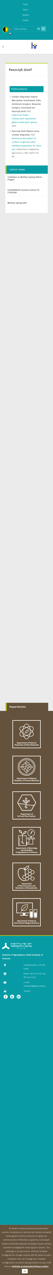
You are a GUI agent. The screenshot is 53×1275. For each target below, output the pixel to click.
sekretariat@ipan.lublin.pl (34, 986)
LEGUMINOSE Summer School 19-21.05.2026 (23, 191)
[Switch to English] (10, 29)
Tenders (25, 15)
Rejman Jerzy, (32, 131)
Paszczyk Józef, (19, 111)
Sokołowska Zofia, (32, 100)
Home (25, 4)
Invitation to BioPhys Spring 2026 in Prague (24, 178)
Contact (25, 20)
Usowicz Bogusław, (21, 96)
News (25, 10)
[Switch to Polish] (10, 34)
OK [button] (25, 1271)
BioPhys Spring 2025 (17, 203)
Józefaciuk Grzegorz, (22, 104)
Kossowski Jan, (28, 107)
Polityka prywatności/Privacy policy (30, 1266)
